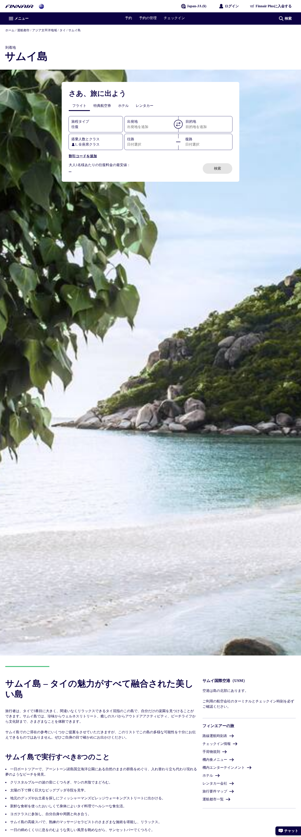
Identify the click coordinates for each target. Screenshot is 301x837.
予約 (128, 18)
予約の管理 (148, 18)
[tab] (79, 105)
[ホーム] (19, 6)
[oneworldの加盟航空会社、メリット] (41, 6)
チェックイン (174, 18)
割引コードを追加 (83, 156)
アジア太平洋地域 (44, 30)
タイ (62, 30)
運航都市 (23, 30)
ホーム (10, 30)
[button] (178, 124)
